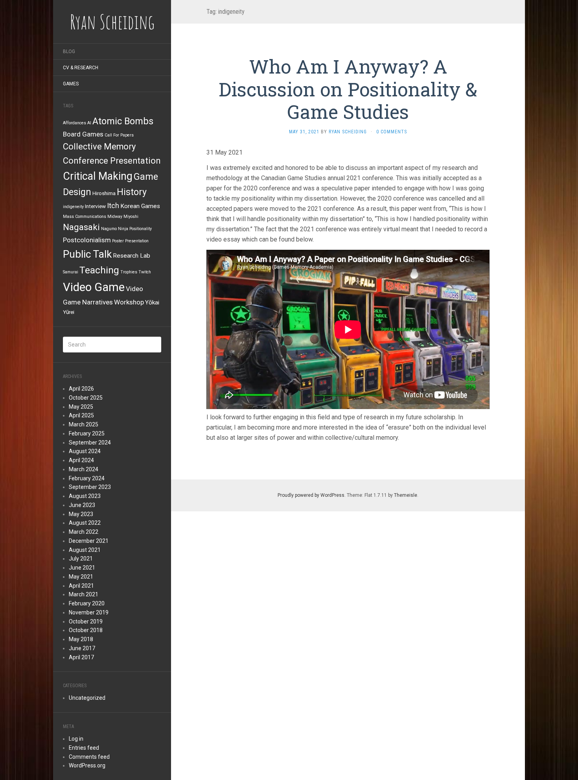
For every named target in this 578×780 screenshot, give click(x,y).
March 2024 (83, 469)
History (132, 191)
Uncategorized (87, 698)
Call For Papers (119, 135)
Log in (76, 739)
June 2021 (82, 567)
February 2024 (87, 478)
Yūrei (68, 312)
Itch (113, 205)
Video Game (94, 287)
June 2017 (82, 648)
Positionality (140, 228)
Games (71, 84)
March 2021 (83, 594)
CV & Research (80, 67)
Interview (95, 206)
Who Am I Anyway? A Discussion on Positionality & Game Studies (348, 89)
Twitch (144, 272)
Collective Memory (99, 146)
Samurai (70, 272)
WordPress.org (87, 765)
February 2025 (87, 433)
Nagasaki (81, 227)
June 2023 (82, 505)
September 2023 (90, 487)
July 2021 (81, 558)
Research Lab (131, 255)
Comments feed (89, 757)
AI (89, 122)
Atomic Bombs (122, 121)
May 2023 (81, 514)
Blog (69, 51)
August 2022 (85, 523)
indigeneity (73, 206)
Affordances (74, 122)
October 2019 (86, 621)
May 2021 (81, 576)
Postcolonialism (87, 240)
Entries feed (84, 748)
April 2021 (81, 586)
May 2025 (81, 407)
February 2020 (87, 603)
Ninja (123, 228)
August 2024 (85, 451)
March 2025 (83, 424)
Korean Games (140, 206)
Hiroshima (104, 193)
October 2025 (86, 398)
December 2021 (89, 541)
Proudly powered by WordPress (311, 495)
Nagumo (109, 228)
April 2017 (81, 657)
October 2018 (86, 630)
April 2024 (81, 460)
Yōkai (152, 302)
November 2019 (89, 612)
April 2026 (81, 388)
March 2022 (83, 532)
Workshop (129, 302)
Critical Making (98, 176)
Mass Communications (84, 216)
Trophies (128, 272)
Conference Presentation (111, 161)
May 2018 (81, 639)
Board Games (83, 134)
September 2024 (90, 442)
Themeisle (405, 495)
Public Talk (87, 254)
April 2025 (81, 415)
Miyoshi (130, 216)
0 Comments (391, 132)
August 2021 (85, 550)
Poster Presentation (130, 240)
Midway (114, 216)
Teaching (99, 270)
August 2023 (85, 496)
